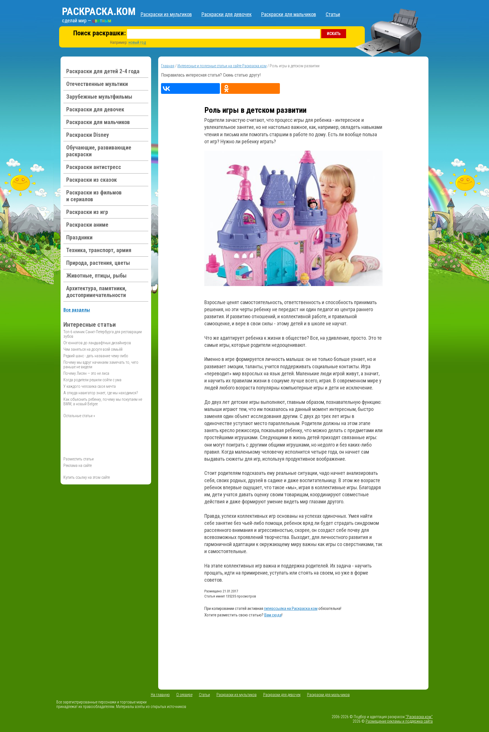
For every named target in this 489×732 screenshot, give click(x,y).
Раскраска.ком (99, 12)
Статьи (333, 14)
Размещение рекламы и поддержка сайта (399, 721)
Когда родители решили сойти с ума (92, 380)
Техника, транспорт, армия (98, 250)
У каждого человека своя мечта (89, 386)
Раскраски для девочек (226, 14)
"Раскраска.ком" (419, 716)
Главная (167, 66)
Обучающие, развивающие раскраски (98, 151)
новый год (137, 42)
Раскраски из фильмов (94, 196)
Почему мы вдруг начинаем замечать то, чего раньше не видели (100, 364)
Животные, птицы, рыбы (96, 275)
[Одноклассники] (250, 88)
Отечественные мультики (97, 84)
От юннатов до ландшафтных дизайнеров (97, 343)
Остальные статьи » (79, 415)
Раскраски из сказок (91, 179)
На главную (160, 694)
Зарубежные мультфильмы (99, 96)
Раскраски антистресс (93, 167)
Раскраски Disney (87, 134)
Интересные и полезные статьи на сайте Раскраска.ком (222, 66)
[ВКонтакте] (190, 88)
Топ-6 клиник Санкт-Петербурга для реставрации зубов (102, 334)
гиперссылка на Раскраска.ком (291, 608)
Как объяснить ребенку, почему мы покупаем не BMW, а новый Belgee (102, 401)
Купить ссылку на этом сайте (86, 477)
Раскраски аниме (87, 224)
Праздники (79, 237)
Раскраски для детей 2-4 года (103, 71)
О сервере (184, 694)
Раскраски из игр (87, 212)
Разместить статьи (78, 459)
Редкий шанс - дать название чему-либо (95, 356)
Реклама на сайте (77, 465)
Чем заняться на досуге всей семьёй (93, 349)
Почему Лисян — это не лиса (86, 373)
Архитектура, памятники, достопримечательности (96, 291)
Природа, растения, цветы (98, 262)
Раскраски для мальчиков (288, 14)
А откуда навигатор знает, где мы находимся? (100, 393)
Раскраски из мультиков (166, 14)
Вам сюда (273, 615)
